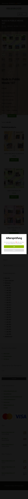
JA (14, 246)
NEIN (14, 250)
